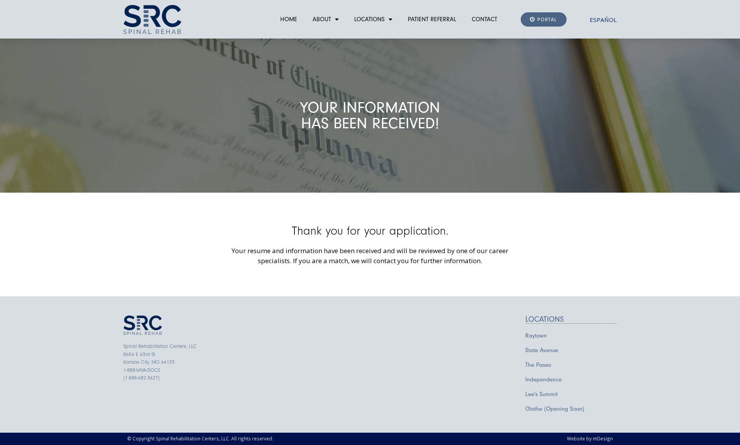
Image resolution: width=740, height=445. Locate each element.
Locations (369, 19)
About (322, 19)
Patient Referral (432, 19)
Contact (484, 19)
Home (288, 19)
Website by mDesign (590, 438)
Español (603, 20)
